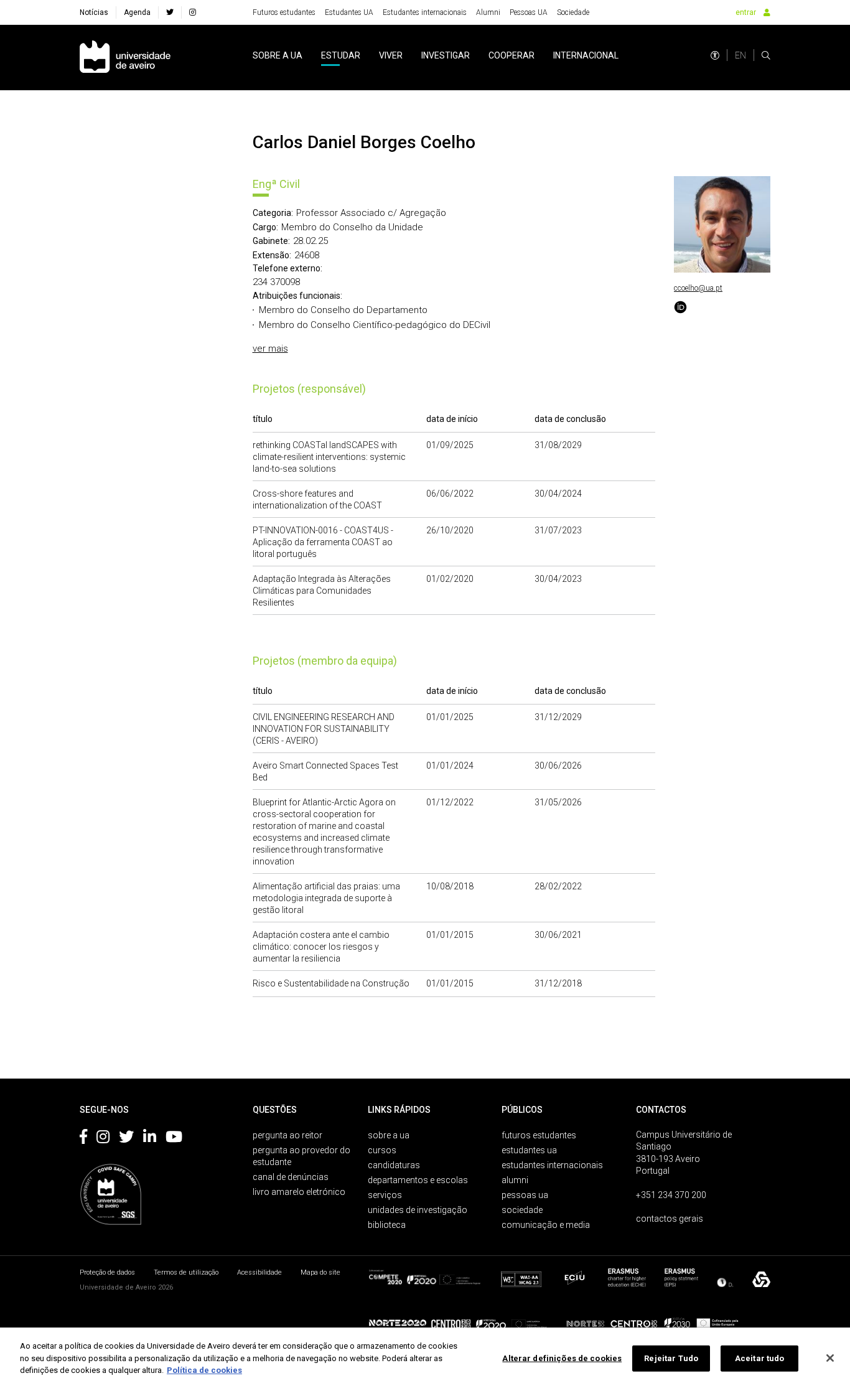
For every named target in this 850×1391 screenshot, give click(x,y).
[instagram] (192, 12)
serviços (385, 1195)
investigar (445, 55)
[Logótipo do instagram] (103, 1139)
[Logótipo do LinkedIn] (149, 1139)
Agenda (137, 12)
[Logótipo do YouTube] (174, 1139)
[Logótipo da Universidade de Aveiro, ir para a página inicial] (125, 57)
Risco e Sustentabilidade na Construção (331, 983)
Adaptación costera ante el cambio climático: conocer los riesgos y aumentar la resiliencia (321, 946)
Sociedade (573, 12)
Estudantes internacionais (425, 12)
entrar (746, 12)
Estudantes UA (349, 12)
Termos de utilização (186, 1272)
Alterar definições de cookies (562, 1358)
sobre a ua (277, 55)
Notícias (94, 12)
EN (740, 55)
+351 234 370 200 (671, 1195)
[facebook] (170, 12)
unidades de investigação (417, 1210)
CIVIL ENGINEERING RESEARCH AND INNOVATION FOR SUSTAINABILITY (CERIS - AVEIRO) (324, 729)
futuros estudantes (539, 1135)
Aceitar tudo (760, 1358)
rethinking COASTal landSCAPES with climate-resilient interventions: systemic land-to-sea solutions (329, 457)
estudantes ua (529, 1150)
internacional (586, 55)
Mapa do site (320, 1272)
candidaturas (394, 1165)
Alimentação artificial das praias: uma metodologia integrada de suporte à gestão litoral (326, 898)
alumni (515, 1180)
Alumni (488, 12)
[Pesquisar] (766, 55)
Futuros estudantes (284, 12)
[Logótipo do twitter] (126, 1139)
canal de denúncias (291, 1177)
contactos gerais (669, 1219)
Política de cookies (204, 1370)
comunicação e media (546, 1225)
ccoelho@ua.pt (698, 288)
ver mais (270, 348)
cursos (382, 1150)
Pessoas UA (529, 12)
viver (391, 55)
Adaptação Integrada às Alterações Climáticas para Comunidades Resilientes (322, 590)
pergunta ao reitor (287, 1135)
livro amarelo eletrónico (299, 1192)
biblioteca (387, 1225)
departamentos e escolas (418, 1180)
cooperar (511, 55)
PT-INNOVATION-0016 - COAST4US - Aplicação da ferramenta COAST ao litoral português (323, 542)
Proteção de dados (107, 1272)
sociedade (522, 1210)
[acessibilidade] (715, 55)
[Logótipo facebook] (83, 1139)
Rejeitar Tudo (671, 1358)
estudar (340, 55)
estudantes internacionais (552, 1165)
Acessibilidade (259, 1272)
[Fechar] (830, 1358)
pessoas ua (525, 1195)
